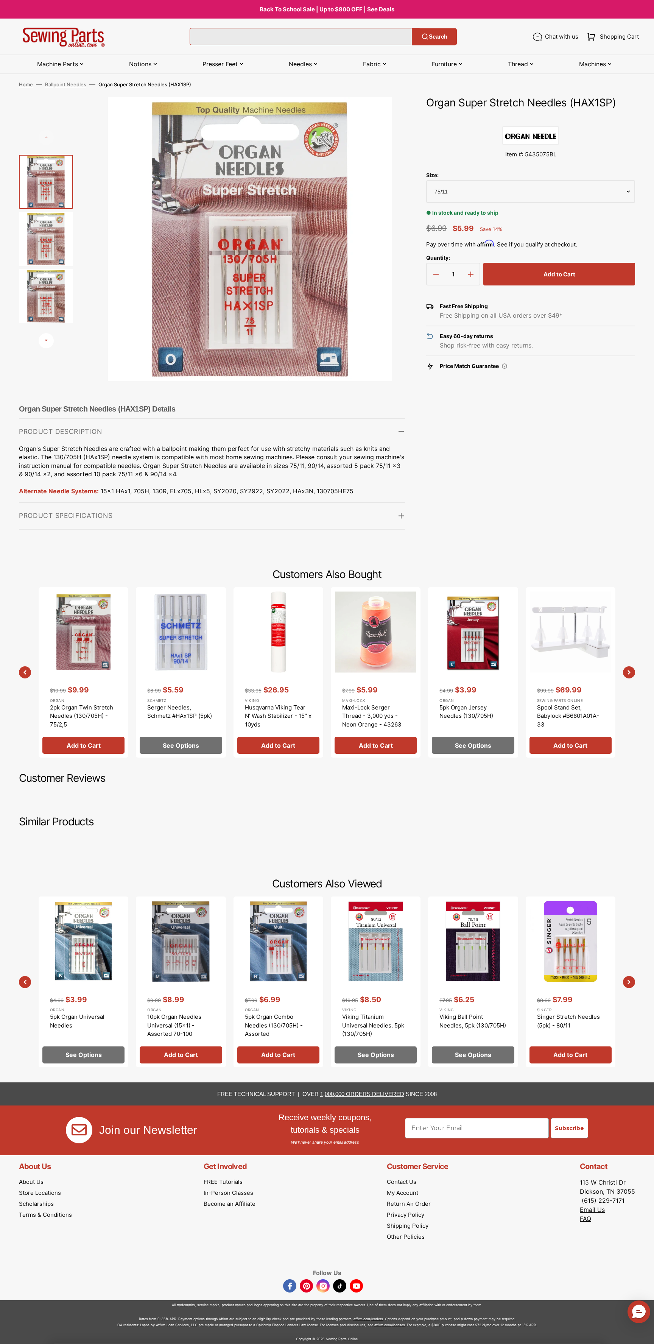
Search (438, 36)
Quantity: (438, 257)
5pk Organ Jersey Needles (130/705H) (466, 712)
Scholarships (36, 1203)
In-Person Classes (228, 1192)
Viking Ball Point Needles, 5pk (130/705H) (472, 1021)
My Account (402, 1192)
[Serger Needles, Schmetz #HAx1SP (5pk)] (181, 672)
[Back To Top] (642, 1332)
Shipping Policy (407, 1225)
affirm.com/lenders (368, 1319)
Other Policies (406, 1236)
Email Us (592, 1209)
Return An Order (409, 1203)
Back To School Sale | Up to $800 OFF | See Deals (327, 9)
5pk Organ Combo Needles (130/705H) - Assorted (274, 1025)
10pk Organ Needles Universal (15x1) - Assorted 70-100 (174, 1025)
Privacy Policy (405, 1214)
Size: (432, 175)
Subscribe (569, 1128)
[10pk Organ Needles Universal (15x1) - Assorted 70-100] (181, 982)
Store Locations (40, 1192)
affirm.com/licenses (389, 1325)
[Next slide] (46, 340)
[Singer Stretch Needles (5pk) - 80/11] (570, 982)
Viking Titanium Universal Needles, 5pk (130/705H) (373, 1025)
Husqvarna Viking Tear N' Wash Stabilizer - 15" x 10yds (278, 716)
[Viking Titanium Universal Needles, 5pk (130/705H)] (375, 982)
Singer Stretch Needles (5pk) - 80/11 (568, 1021)
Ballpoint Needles (65, 84)
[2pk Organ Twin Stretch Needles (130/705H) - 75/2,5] (83, 672)
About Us (31, 1181)
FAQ (585, 1218)
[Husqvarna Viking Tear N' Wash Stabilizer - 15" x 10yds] (278, 672)
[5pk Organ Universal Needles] (83, 982)
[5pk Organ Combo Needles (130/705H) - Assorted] (278, 982)
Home (26, 84)
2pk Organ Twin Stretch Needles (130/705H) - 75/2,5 (81, 716)
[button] (611, 36)
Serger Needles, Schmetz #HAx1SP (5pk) (179, 712)
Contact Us (401, 1181)
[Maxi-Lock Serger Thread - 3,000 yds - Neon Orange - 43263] (375, 672)
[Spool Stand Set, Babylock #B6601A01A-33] (570, 672)
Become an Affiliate (229, 1203)
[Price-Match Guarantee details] (504, 366)
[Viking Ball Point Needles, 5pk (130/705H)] (473, 982)
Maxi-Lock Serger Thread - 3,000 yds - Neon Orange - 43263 (372, 716)
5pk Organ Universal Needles (77, 1021)
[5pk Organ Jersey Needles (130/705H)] (473, 672)
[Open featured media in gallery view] (387, 114)
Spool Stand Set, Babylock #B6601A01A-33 (568, 716)
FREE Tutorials (223, 1181)
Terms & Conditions (45, 1214)
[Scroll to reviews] (530, 118)
